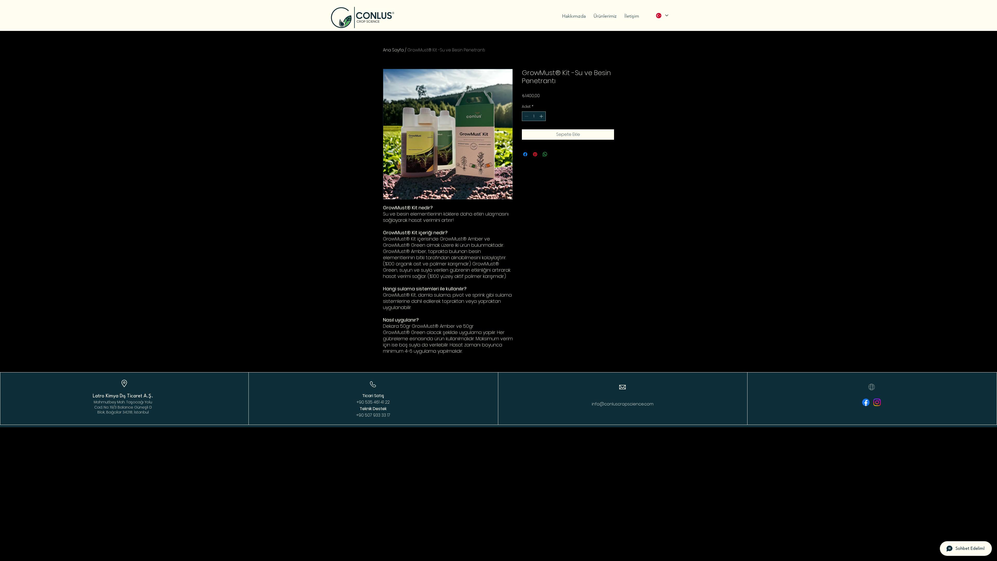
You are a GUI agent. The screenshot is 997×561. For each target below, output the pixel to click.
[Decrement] (526, 116)
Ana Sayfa (393, 50)
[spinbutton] (533, 116)
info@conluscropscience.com (623, 404)
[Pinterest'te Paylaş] (535, 154)
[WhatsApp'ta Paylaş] (545, 154)
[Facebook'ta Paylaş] (525, 154)
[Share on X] (555, 154)
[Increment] (541, 116)
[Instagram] (877, 402)
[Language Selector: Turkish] (662, 15)
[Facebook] (866, 402)
